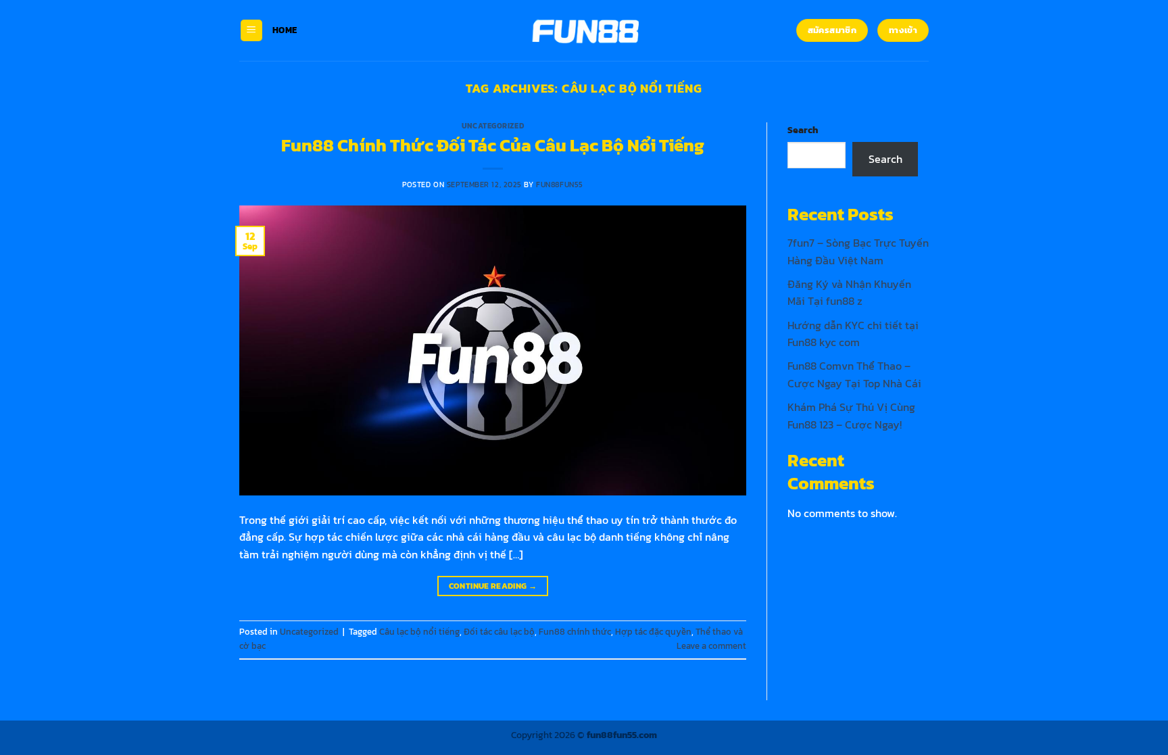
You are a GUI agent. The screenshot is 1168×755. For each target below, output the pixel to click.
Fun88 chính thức (575, 631)
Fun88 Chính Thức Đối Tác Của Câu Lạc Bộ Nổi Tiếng (492, 145)
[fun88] (584, 30)
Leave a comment (711, 645)
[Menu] (251, 31)
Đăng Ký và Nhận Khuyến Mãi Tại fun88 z (849, 293)
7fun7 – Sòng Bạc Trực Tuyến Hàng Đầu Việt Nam (858, 251)
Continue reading (493, 586)
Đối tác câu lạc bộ (499, 631)
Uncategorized (493, 125)
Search (802, 129)
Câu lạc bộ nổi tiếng (419, 631)
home (284, 30)
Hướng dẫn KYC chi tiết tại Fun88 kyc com (853, 334)
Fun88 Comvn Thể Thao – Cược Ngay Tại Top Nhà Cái (854, 374)
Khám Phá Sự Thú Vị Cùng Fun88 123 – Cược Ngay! (851, 416)
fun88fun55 (559, 184)
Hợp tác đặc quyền (653, 631)
